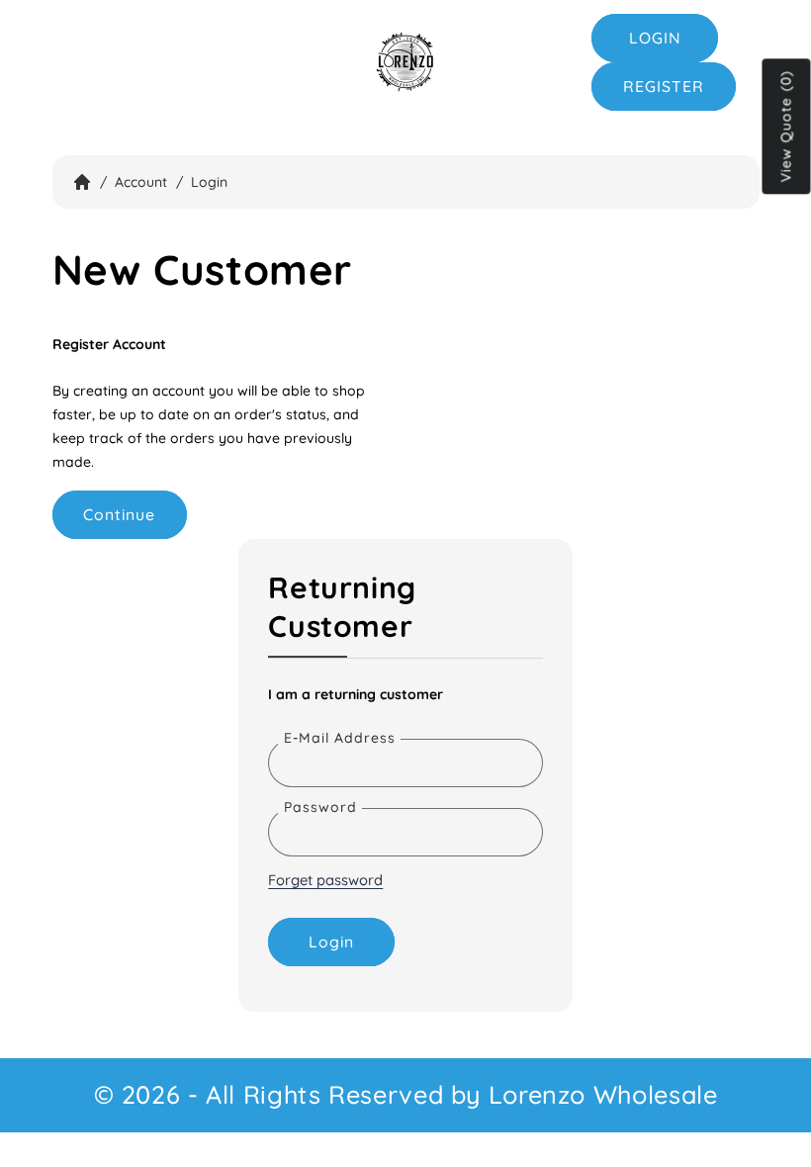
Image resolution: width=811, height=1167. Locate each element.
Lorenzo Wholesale (603, 1094)
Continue (119, 514)
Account (141, 182)
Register (663, 86)
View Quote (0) (786, 127)
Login (655, 37)
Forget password (325, 879)
